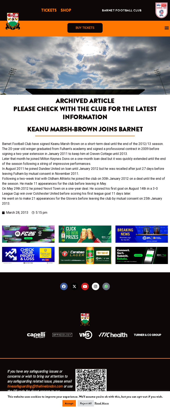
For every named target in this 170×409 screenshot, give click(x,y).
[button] (166, 27)
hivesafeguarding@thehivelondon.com (35, 386)
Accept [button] (69, 403)
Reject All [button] (85, 403)
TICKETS (49, 10)
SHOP (66, 10)
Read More (102, 403)
